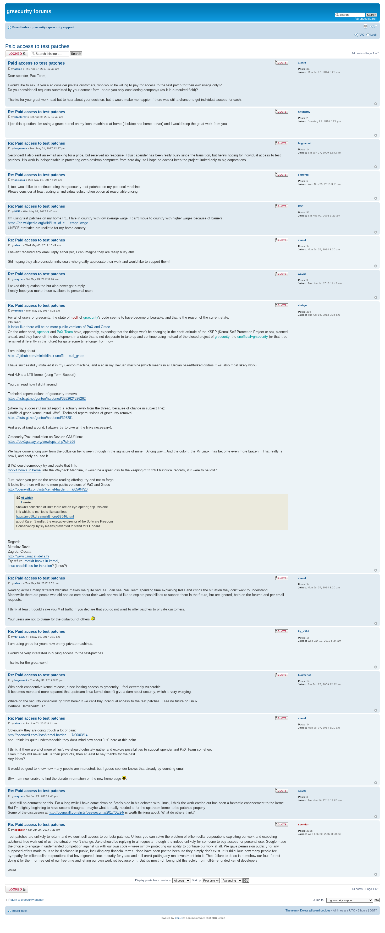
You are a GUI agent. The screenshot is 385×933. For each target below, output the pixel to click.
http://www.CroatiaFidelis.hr (28, 556)
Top (375, 103)
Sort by (197, 880)
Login (373, 34)
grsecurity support (61, 27)
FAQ (362, 34)
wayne (18, 279)
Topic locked (13, 52)
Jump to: (318, 900)
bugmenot (20, 148)
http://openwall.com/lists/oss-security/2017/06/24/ (86, 812)
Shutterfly (20, 116)
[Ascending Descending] (235, 880)
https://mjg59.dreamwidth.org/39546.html (45, 516)
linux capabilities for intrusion (30, 566)
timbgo (18, 310)
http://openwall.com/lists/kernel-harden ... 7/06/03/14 (47, 735)
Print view (365, 26)
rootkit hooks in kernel (24, 470)
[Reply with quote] (281, 62)
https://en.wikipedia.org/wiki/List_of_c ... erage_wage (48, 223)
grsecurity (39, 27)
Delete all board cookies (315, 910)
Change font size (373, 26)
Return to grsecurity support (26, 899)
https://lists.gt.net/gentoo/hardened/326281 (40, 418)
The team (291, 910)
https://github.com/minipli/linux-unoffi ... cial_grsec (46, 356)
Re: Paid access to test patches (36, 111)
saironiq (19, 179)
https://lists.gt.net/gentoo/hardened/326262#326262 (47, 398)
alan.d (18, 68)
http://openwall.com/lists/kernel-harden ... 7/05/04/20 (47, 489)
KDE (17, 211)
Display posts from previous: (153, 880)
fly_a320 (19, 636)
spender (19, 829)
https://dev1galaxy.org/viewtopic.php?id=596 (41, 442)
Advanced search (366, 18)
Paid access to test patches (37, 46)
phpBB (179, 917)
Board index (20, 27)
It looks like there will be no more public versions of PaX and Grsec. (59, 327)
